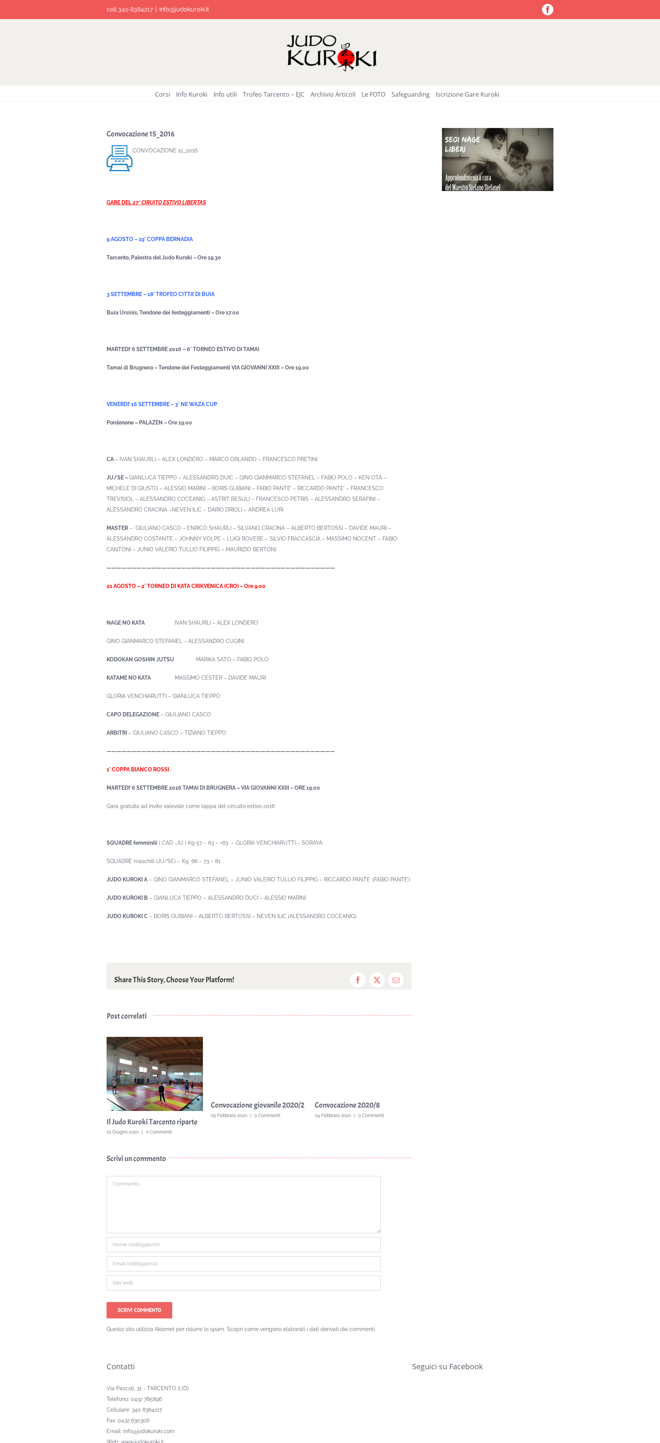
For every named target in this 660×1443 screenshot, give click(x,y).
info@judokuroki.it (184, 9)
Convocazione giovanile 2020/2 (153, 1105)
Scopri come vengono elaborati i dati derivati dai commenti (301, 1341)
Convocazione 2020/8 (243, 1105)
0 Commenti (163, 1115)
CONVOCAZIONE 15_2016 (165, 150)
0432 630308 (133, 1432)
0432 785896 (146, 1410)
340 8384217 (147, 1421)
